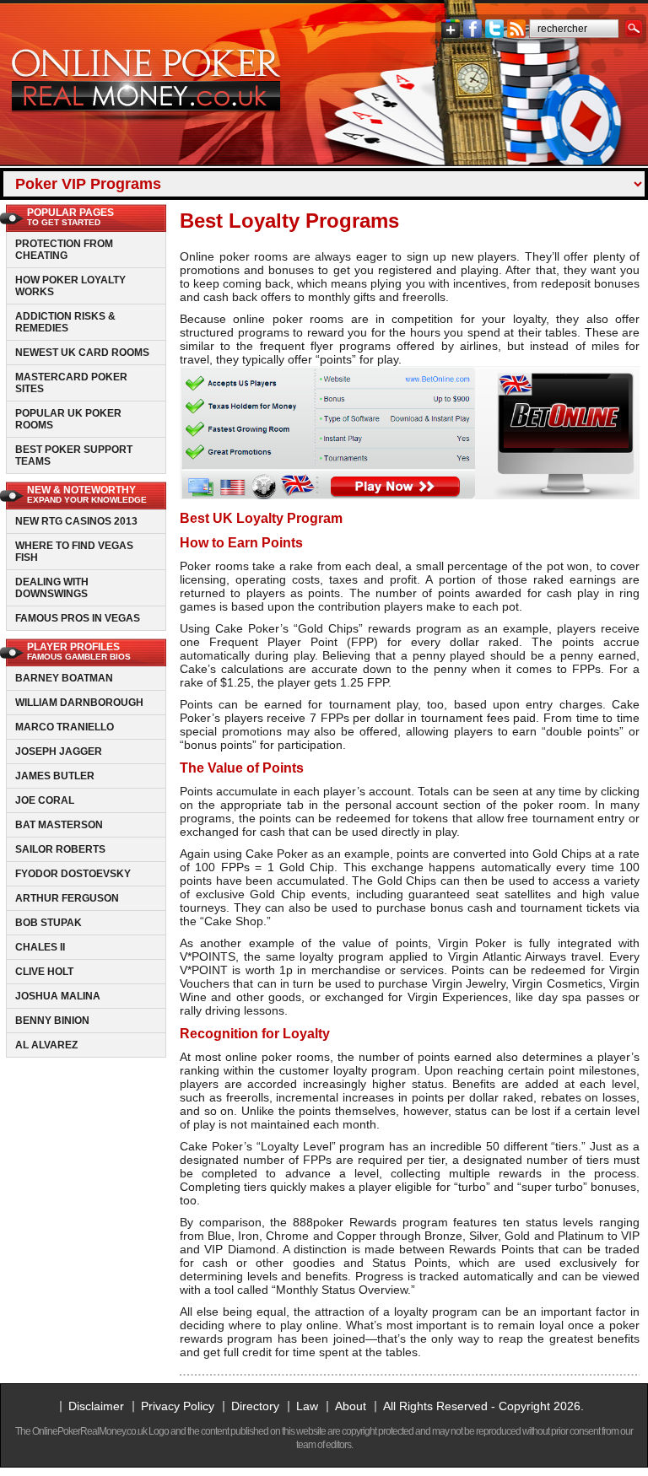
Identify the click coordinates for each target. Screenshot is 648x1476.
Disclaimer (96, 1406)
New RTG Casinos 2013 (76, 521)
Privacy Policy (177, 1406)
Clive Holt (44, 972)
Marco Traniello (64, 727)
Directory (255, 1406)
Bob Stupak (48, 923)
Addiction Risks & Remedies (65, 322)
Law (307, 1406)
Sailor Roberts (60, 849)
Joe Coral (44, 800)
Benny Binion (52, 1020)
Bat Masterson (59, 825)
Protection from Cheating (64, 249)
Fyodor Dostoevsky (73, 874)
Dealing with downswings (52, 588)
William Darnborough (79, 702)
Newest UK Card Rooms (82, 352)
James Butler (54, 776)
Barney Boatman (64, 678)
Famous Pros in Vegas (77, 618)
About (350, 1406)
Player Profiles (79, 651)
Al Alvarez (46, 1045)
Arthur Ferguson (67, 898)
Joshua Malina (57, 996)
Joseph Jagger (58, 751)
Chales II (40, 947)
